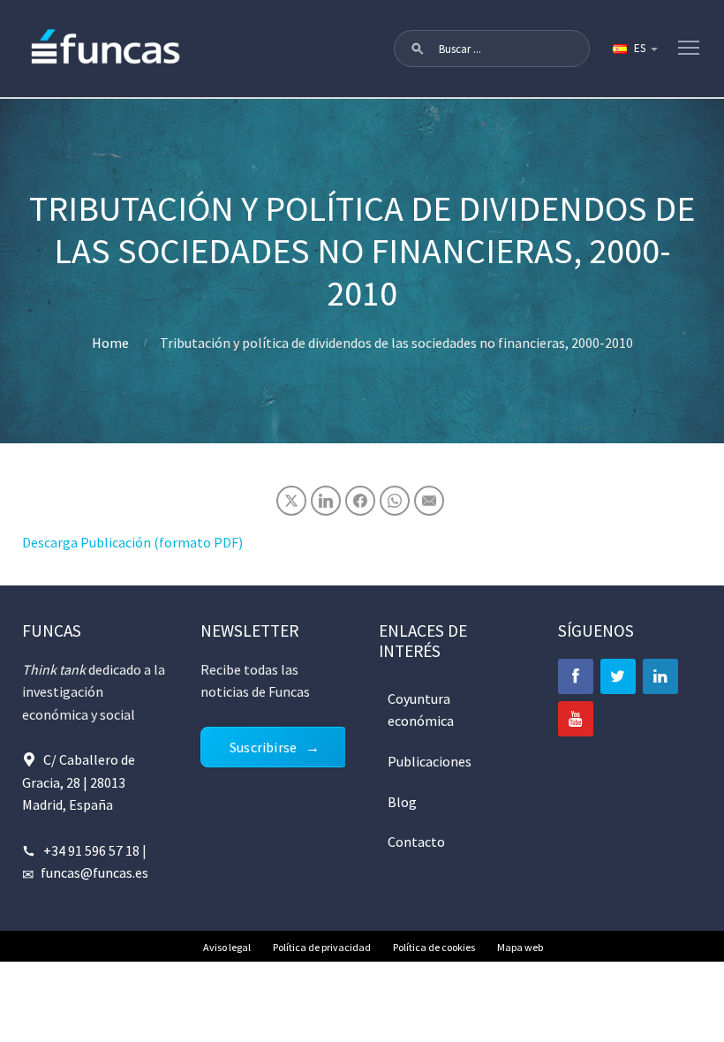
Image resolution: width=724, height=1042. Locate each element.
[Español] (634, 49)
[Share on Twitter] (291, 501)
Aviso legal (227, 947)
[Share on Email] (429, 501)
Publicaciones (429, 761)
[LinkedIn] (660, 676)
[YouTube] (575, 718)
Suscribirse (263, 747)
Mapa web (520, 947)
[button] (418, 49)
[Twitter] (618, 676)
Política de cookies (434, 947)
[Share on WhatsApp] (395, 501)
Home (110, 342)
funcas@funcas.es (94, 872)
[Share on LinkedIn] (326, 501)
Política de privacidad (322, 947)
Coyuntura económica (421, 710)
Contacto (416, 841)
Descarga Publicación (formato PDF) (132, 542)
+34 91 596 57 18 (91, 850)
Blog (402, 802)
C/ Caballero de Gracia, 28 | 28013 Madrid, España (78, 782)
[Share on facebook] (360, 501)
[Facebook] (575, 676)
